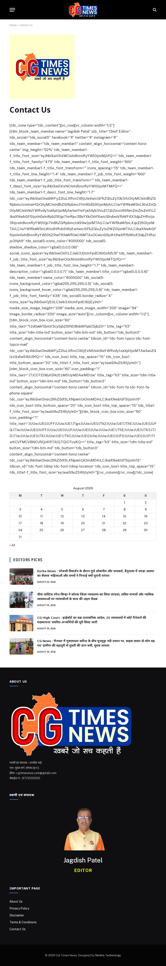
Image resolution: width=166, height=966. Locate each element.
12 (62, 516)
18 (41, 523)
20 (83, 523)
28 (104, 530)
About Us (16, 901)
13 (83, 516)
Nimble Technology (108, 955)
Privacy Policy (19, 908)
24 (20, 530)
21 (103, 523)
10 (20, 516)
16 (145, 516)
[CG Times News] (83, 9)
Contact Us (18, 929)
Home (13, 25)
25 (41, 530)
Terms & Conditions (23, 922)
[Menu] (12, 10)
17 (20, 523)
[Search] (154, 10)
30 (146, 530)
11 (41, 516)
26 (62, 530)
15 (124, 516)
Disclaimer (17, 915)
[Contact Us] (42, 98)
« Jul (12, 545)
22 (124, 523)
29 (124, 530)
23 (146, 523)
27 (83, 530)
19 (62, 523)
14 (103, 516)
